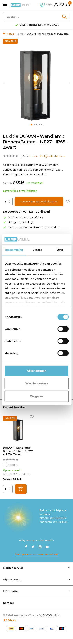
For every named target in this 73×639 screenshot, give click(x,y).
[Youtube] (47, 547)
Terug (10, 33)
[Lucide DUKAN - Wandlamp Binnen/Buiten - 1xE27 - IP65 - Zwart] (18, 429)
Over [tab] (60, 249)
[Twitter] (33, 547)
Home (19, 33)
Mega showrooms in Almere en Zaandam (34, 226)
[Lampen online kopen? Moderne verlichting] (21, 5)
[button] (31, 124)
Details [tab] (37, 249)
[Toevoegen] (21, 489)
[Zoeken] (64, 16)
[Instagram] (40, 547)
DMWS (47, 615)
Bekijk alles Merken (52, 156)
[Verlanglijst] (62, 5)
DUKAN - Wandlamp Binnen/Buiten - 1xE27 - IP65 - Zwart (18, 451)
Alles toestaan (36, 370)
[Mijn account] (56, 5)
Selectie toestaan (36, 383)
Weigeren (36, 396)
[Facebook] (26, 547)
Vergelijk (12, 464)
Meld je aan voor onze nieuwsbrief (36, 554)
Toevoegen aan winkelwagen (39, 201)
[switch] (63, 329)
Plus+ (57, 615)
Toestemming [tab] (13, 249)
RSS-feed (10, 620)
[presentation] (4, 83)
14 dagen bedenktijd (21, 222)
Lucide (33, 156)
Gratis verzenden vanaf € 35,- (26, 217)
